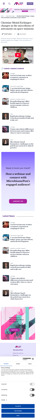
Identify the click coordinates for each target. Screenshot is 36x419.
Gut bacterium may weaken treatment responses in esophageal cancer (21, 77)
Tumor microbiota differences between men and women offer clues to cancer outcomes (22, 131)
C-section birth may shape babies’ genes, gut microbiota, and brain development (21, 90)
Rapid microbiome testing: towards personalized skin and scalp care (22, 118)
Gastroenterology (10, 16)
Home (2, 16)
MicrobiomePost (18, 350)
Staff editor (8, 34)
